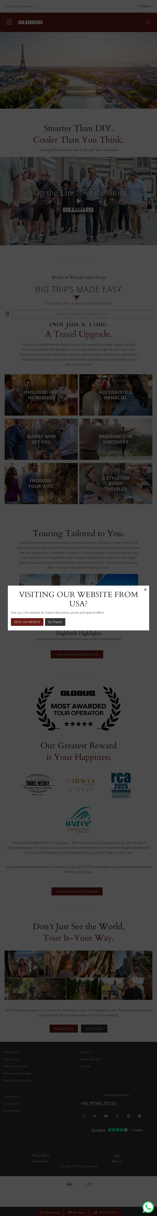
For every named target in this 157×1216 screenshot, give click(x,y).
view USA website (27, 622)
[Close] (145, 589)
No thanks (55, 622)
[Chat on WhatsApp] (148, 1207)
